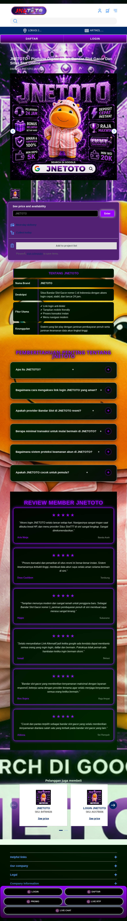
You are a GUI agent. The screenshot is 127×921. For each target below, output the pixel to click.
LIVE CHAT (65, 911)
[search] (63, 21)
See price (43, 818)
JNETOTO (46, 283)
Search (14, 21)
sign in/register (35, 253)
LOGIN (95, 38)
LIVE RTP (96, 901)
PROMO (35, 901)
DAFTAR (32, 38)
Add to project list (66, 245)
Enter (107, 213)
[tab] (61, 830)
